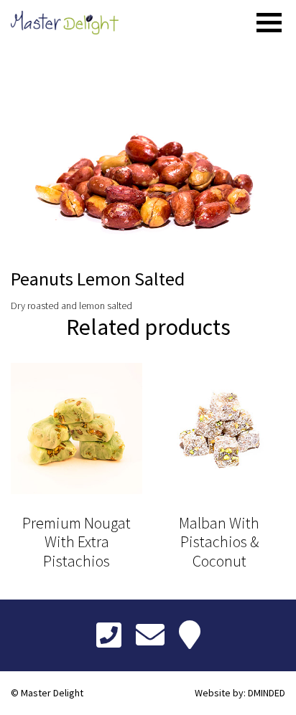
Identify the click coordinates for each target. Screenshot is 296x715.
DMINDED (266, 692)
